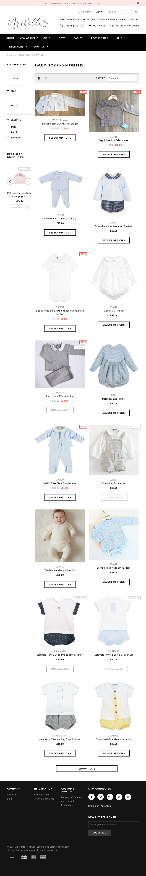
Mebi (13, 127)
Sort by (100, 78)
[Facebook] (91, 797)
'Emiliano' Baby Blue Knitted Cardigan (60, 124)
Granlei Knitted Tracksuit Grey (60, 396)
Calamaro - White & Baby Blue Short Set (114, 655)
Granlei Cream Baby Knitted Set (60, 570)
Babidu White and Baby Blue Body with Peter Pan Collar (60, 313)
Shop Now (93, 3)
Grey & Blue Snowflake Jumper (114, 140)
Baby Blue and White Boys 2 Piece (114, 568)
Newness (15, 137)
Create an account (129, 25)
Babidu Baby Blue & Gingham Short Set (114, 226)
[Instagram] (119, 797)
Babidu (14, 132)
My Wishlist (99, 25)
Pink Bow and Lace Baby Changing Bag (19, 195)
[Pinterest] (128, 797)
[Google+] (110, 797)
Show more (87, 768)
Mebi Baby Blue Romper (113, 399)
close (138, 3)
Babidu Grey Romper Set (114, 483)
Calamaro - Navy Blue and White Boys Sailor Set (59, 655)
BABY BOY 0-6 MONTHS (31, 55)
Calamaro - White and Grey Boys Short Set (59, 739)
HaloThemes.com (49, 850)
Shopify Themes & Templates (22, 850)
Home (10, 55)
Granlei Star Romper (114, 311)
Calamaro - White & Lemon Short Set (113, 739)
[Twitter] (100, 797)
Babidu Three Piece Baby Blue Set (60, 483)
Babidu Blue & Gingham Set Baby (60, 218)
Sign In (113, 25)
